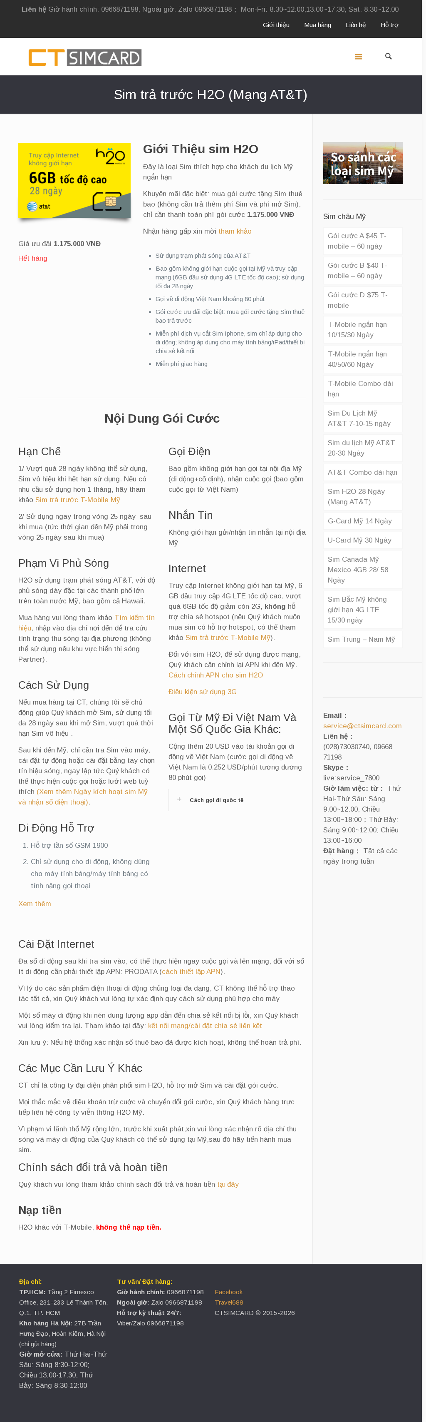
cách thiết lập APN (191, 972)
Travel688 (229, 1302)
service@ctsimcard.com (362, 726)
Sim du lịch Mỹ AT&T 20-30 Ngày (361, 448)
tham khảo (235, 231)
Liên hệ (356, 24)
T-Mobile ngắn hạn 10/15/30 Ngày (357, 330)
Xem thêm (34, 904)
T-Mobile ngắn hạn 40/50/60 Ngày (357, 359)
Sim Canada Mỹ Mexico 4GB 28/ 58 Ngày (358, 569)
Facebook (229, 1291)
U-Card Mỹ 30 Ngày (359, 540)
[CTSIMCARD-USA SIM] (85, 56)
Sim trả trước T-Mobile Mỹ (77, 500)
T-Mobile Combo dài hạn (360, 389)
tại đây (228, 1184)
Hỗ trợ (390, 24)
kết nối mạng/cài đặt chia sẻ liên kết (205, 1026)
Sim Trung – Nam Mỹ (361, 639)
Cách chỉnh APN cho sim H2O (215, 675)
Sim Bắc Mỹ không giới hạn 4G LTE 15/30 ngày (357, 609)
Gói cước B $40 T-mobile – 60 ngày (357, 270)
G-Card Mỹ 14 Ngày (360, 521)
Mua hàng (317, 24)
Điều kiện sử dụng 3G (202, 692)
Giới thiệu (276, 24)
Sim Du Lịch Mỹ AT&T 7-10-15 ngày (359, 418)
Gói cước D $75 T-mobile (358, 300)
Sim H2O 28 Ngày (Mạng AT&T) (356, 497)
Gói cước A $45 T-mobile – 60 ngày (357, 241)
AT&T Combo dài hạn (362, 472)
